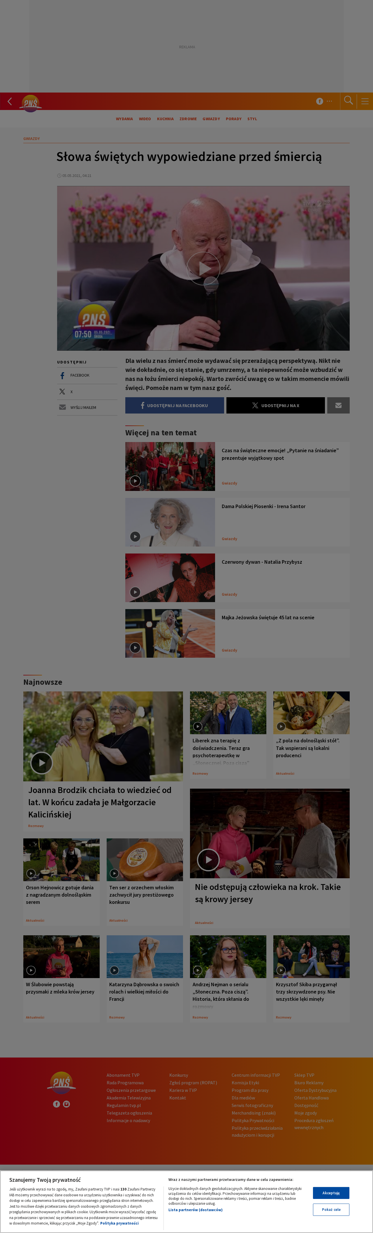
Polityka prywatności (119, 1223)
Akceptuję (331, 1193)
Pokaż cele (331, 1209)
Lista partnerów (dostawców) (195, 1209)
